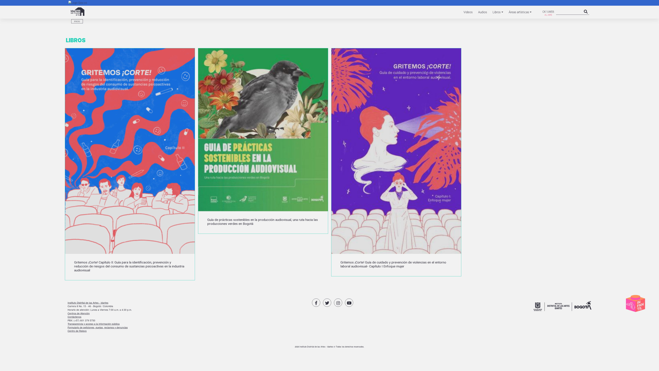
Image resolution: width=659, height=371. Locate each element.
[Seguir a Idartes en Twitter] (327, 303)
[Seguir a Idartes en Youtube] (349, 303)
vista (130, 164)
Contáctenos (74, 316)
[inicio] (77, 11)
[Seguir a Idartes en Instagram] (338, 303)
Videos (468, 12)
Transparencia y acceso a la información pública (94, 323)
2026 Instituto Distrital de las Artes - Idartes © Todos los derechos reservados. (329, 346)
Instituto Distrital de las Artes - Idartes (88, 302)
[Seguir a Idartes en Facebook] (316, 303)
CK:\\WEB (548, 11)
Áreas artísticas (519, 12)
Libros (497, 12)
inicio (77, 21)
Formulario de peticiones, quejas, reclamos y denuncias (98, 327)
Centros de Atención (79, 313)
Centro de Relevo (77, 331)
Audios (482, 12)
